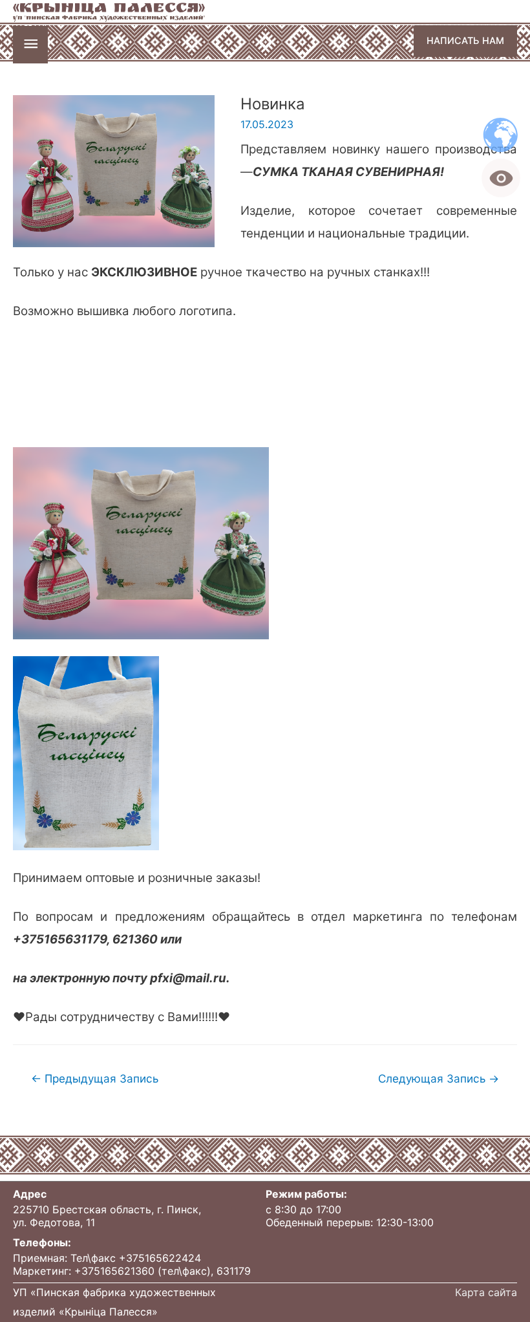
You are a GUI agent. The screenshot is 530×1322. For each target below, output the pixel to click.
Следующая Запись (438, 1078)
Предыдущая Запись (94, 1078)
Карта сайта (486, 1292)
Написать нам (465, 40)
